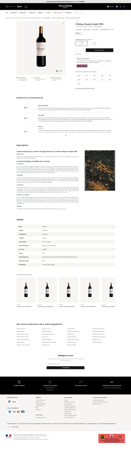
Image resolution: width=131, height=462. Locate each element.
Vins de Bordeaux (35, 18)
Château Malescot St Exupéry (49, 342)
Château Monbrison (97, 342)
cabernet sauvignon (62, 208)
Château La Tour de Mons (98, 334)
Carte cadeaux (68, 404)
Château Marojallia (71, 344)
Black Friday (15, 426)
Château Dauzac (46, 344)
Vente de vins (9, 18)
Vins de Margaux (46, 18)
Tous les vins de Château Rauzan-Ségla (84, 88)
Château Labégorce (47, 339)
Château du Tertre (71, 342)
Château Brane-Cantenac (73, 331)
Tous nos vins (18, 18)
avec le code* (62, 1)
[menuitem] (7, 12)
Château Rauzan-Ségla (58, 18)
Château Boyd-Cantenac (73, 339)
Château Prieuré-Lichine (98, 328)
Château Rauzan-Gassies (23, 334)
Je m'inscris (65, 367)
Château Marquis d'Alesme (98, 336)
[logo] (65, 6)
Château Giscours (46, 328)
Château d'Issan (20, 331)
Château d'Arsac (21, 342)
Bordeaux (85, 26)
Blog (37, 407)
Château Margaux (21, 328)
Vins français (26, 18)
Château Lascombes (47, 331)
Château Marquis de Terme (48, 334)
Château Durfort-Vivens (22, 336)
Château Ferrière (96, 339)
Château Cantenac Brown (23, 339)
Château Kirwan (71, 334)
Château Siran (45, 336)
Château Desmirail (71, 336)
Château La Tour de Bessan (23, 344)
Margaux (90, 26)
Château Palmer (71, 328)
